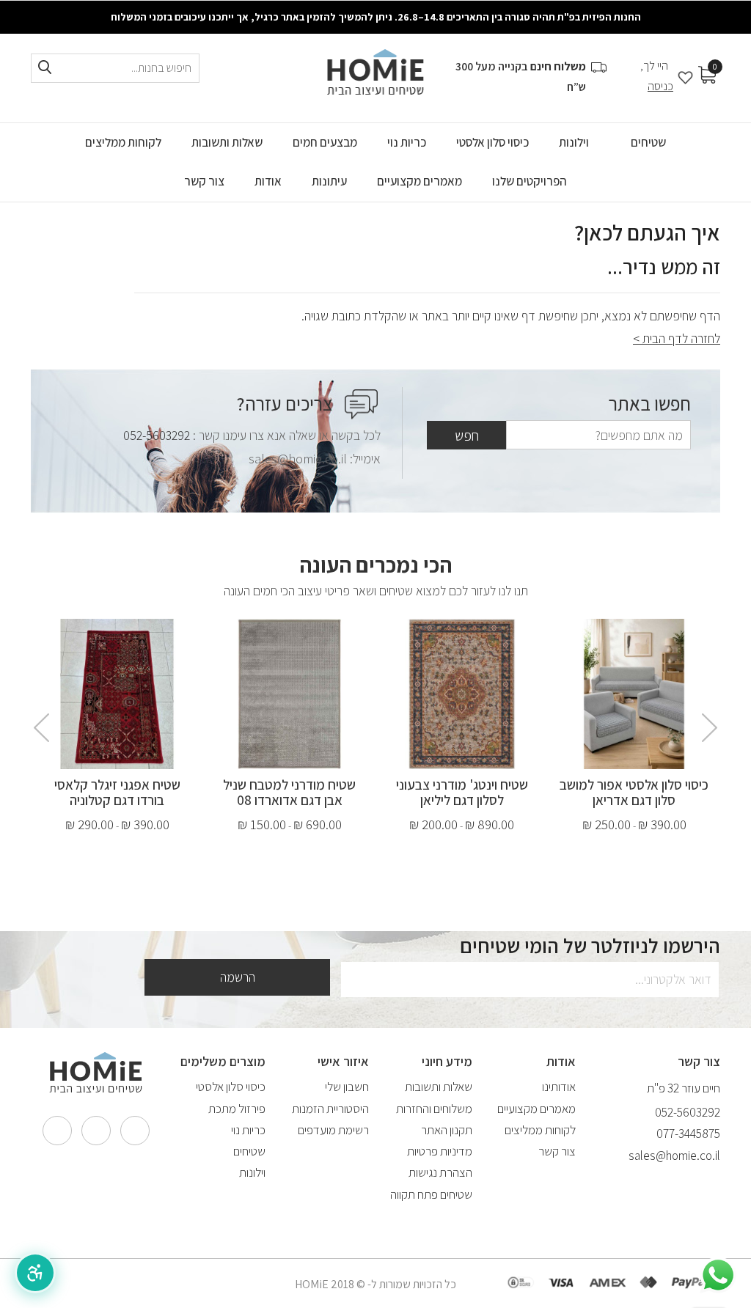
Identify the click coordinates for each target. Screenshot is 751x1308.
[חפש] (44, 68)
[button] (35, 1272)
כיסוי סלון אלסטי (230, 1087)
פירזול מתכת (236, 1109)
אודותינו (559, 1087)
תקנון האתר (446, 1130)
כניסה (660, 86)
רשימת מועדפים (333, 1130)
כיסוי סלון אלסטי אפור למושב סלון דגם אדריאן (634, 792)
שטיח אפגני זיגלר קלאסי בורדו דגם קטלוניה (117, 792)
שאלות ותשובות (438, 1087)
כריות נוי (248, 1130)
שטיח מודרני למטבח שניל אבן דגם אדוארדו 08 (289, 792)
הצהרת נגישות (440, 1172)
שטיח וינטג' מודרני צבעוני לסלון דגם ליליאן (462, 792)
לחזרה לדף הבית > (676, 338)
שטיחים (249, 1151)
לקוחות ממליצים (540, 1130)
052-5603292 (156, 435)
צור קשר (557, 1151)
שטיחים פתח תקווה (431, 1194)
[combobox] (115, 68)
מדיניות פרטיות (439, 1151)
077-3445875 (688, 1133)
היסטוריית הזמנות (330, 1109)
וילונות (252, 1172)
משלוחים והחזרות (434, 1109)
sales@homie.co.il (674, 1155)
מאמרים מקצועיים (536, 1109)
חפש (467, 435)
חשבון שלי (347, 1087)
